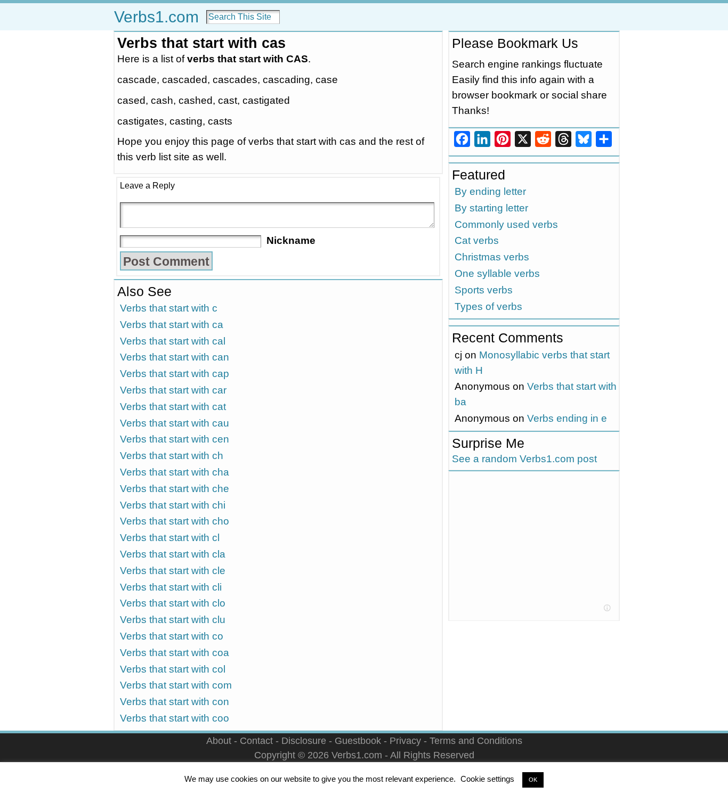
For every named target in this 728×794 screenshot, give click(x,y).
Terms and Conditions (476, 740)
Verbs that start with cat (173, 406)
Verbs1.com (156, 17)
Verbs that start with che (174, 488)
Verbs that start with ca (171, 324)
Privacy (405, 740)
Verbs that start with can (174, 357)
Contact (256, 740)
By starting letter (491, 208)
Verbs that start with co (171, 636)
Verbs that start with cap (174, 373)
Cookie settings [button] (487, 778)
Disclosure (303, 740)
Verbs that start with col (172, 669)
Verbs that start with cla (172, 554)
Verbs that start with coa (174, 652)
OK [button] (533, 779)
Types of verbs (488, 306)
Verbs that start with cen (174, 439)
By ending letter (490, 191)
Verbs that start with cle (172, 570)
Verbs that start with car (173, 390)
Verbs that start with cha (174, 472)
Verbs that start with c (168, 308)
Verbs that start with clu (172, 619)
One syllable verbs (497, 273)
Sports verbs (484, 290)
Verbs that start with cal (172, 341)
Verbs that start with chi (172, 505)
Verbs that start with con (174, 701)
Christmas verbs (492, 257)
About (218, 740)
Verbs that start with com (176, 685)
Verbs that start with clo (172, 603)
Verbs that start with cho (174, 521)
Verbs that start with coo (174, 718)
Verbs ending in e (567, 418)
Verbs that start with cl (170, 537)
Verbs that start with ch (171, 455)
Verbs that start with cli (171, 587)
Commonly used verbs (506, 224)
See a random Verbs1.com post (524, 458)
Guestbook (358, 740)
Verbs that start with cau (174, 423)
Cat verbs (477, 240)
